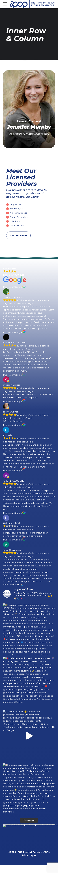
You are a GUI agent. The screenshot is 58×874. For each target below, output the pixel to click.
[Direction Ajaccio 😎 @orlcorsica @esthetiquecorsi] (29, 736)
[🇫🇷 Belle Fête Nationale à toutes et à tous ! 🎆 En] (29, 682)
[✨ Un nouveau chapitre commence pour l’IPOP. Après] (29, 629)
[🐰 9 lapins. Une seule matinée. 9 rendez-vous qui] (29, 789)
